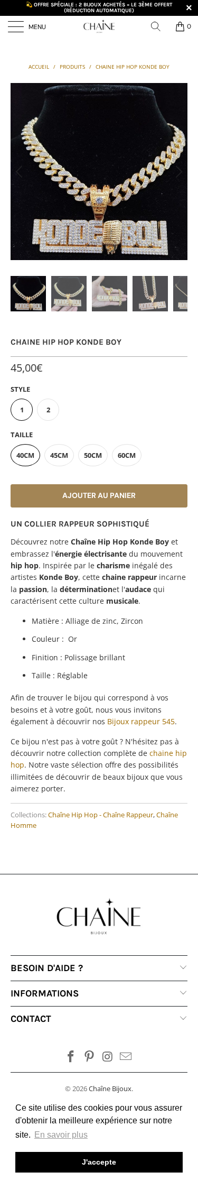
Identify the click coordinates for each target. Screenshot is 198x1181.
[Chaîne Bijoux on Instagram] (108, 1057)
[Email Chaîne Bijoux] (126, 1057)
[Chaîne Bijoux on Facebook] (71, 1057)
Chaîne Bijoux (110, 1088)
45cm (59, 455)
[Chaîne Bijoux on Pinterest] (89, 1057)
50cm (93, 455)
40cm (25, 455)
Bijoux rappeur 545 (141, 721)
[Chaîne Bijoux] (99, 26)
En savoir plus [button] (61, 1134)
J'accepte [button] (99, 1162)
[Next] (177, 171)
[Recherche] (159, 26)
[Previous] (20, 171)
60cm (127, 455)
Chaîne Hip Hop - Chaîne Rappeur (100, 814)
